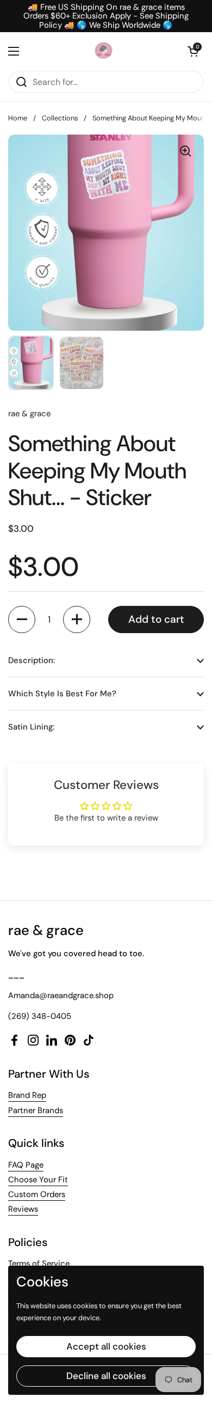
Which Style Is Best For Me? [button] (62, 693)
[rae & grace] (103, 51)
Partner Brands (35, 1110)
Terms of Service (39, 1263)
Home (17, 118)
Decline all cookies (106, 1376)
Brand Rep (27, 1095)
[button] (193, 51)
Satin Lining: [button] (31, 726)
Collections (60, 118)
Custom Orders (36, 1194)
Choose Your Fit (38, 1179)
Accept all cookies (106, 1346)
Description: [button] (31, 660)
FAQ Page (25, 1164)
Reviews (23, 1209)
